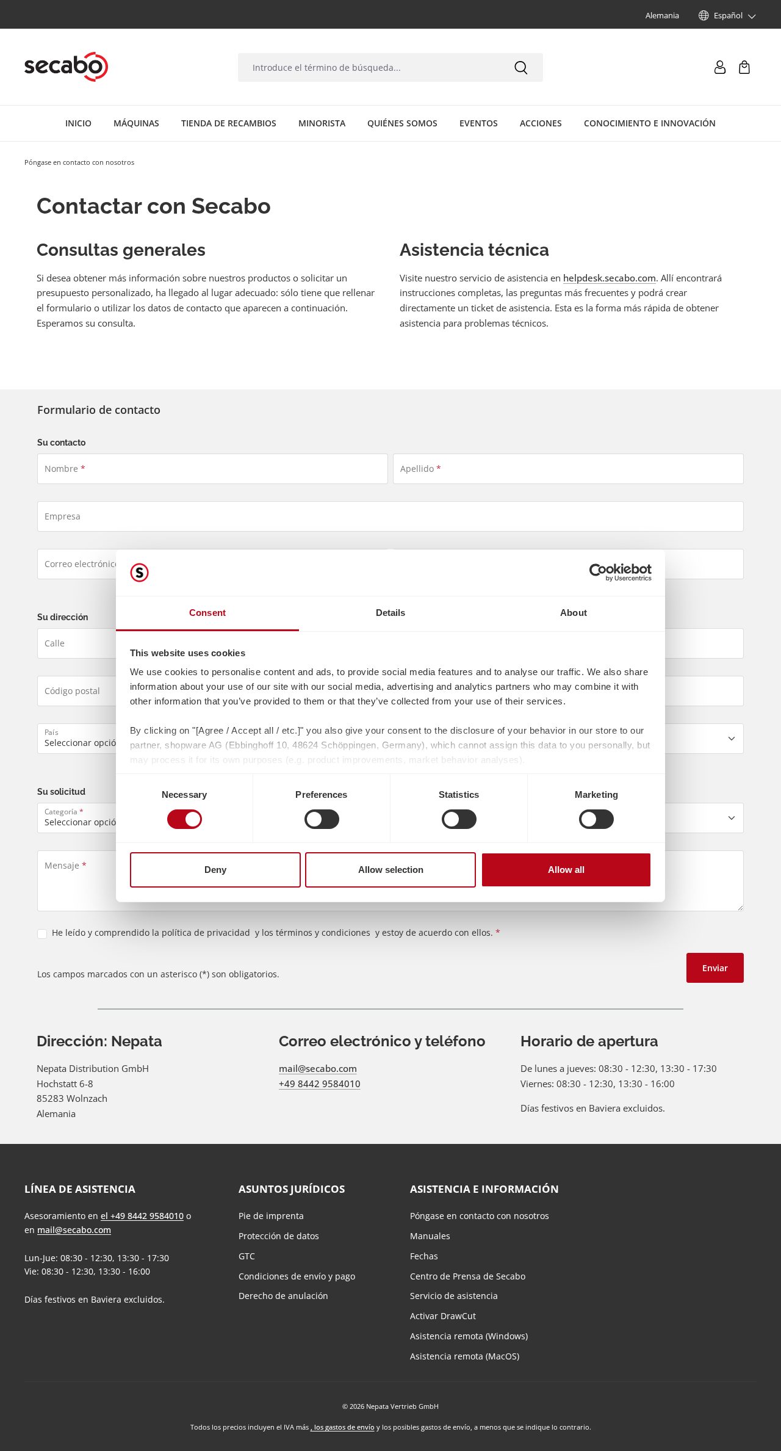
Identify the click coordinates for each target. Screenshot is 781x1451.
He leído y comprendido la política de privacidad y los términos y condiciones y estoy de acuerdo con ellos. (276, 932)
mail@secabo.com (318, 1068)
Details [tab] (391, 612)
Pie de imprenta (271, 1215)
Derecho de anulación (283, 1295)
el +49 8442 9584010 (142, 1215)
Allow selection (390, 869)
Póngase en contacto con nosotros (479, 1215)
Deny (215, 869)
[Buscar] (521, 67)
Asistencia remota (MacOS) (464, 1356)
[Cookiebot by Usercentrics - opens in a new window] (598, 572)
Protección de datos (279, 1236)
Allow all (566, 869)
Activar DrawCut (443, 1316)
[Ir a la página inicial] (66, 67)
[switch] (321, 819)
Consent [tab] (207, 612)
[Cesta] (744, 67)
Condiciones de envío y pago (297, 1276)
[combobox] (368, 67)
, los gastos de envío (343, 1426)
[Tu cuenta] (720, 67)
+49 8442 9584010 (320, 1083)
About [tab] (573, 612)
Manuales (430, 1236)
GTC (247, 1256)
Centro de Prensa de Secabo (467, 1276)
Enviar (715, 968)
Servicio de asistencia (454, 1295)
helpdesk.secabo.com (609, 278)
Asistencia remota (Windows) (469, 1336)
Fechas (424, 1256)
